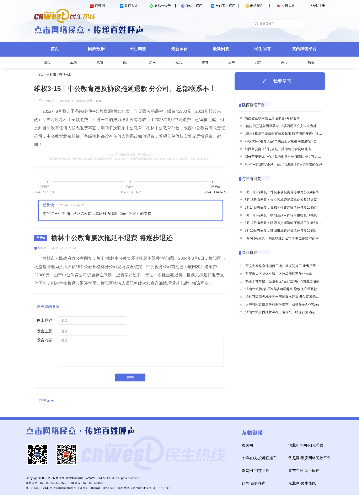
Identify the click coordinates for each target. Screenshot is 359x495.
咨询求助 (65, 74)
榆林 (205, 62)
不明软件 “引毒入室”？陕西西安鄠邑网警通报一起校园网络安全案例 (294, 141)
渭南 (152, 62)
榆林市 (51, 74)
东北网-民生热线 (302, 483)
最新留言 (179, 48)
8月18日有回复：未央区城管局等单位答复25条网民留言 (286, 200)
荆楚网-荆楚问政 (255, 471)
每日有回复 (251, 179)
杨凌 (310, 62)
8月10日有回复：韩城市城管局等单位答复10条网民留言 (286, 230)
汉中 (231, 62)
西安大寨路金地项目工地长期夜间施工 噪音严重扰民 (284, 266)
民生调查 (138, 48)
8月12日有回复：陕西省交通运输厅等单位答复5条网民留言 (288, 223)
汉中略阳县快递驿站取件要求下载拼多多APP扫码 (282, 304)
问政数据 (96, 48)
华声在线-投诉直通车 (259, 458)
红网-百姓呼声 (254, 483)
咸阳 (99, 62)
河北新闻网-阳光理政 (305, 445)
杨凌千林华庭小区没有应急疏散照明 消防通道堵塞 (282, 281)
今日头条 (288, 5)
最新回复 (221, 48)
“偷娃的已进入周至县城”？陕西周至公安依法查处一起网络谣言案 (292, 126)
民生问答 (262, 48)
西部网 (100, 5)
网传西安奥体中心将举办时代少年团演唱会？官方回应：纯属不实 (293, 156)
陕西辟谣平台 (304, 48)
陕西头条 (131, 5)
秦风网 (247, 445)
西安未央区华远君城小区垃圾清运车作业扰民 (278, 273)
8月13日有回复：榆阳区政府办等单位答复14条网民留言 (286, 215)
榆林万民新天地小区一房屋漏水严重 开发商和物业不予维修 (289, 296)
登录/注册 (318, 5)
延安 (179, 62)
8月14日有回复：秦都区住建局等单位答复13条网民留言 (286, 207)
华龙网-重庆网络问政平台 (309, 458)
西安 (47, 62)
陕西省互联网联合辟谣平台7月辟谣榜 (272, 118)
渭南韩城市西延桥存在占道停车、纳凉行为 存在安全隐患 (287, 312)
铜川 (126, 62)
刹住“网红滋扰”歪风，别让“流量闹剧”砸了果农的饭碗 (283, 164)
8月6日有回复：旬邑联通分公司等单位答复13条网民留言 (287, 238)
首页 (55, 48)
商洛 (284, 62)
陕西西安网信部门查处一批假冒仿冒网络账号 (278, 149)
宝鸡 (73, 62)
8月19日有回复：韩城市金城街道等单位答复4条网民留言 (287, 192)
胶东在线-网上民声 (304, 471)
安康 (258, 62)
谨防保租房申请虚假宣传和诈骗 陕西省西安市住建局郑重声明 (290, 133)
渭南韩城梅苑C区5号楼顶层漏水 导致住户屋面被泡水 (284, 289)
